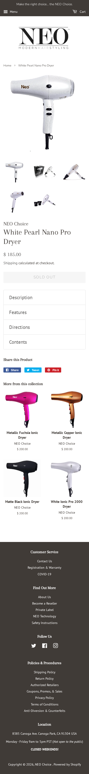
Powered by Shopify (67, 764)
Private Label (45, 610)
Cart (82, 12)
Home (7, 65)
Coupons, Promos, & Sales (44, 691)
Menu (13, 12)
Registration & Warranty (44, 567)
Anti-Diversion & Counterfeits (44, 710)
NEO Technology (44, 616)
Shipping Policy (44, 672)
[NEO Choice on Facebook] (44, 646)
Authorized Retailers (45, 685)
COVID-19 (44, 574)
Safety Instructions (45, 623)
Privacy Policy (44, 697)
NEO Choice (43, 764)
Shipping (10, 263)
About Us (44, 597)
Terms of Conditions (44, 704)
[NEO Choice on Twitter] (33, 646)
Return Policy (44, 678)
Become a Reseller (44, 603)
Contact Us (44, 561)
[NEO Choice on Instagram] (55, 646)
